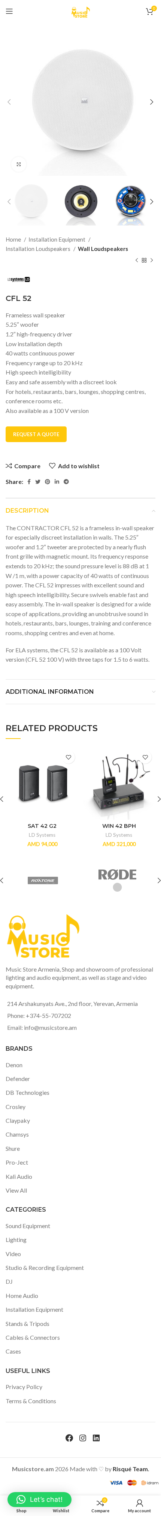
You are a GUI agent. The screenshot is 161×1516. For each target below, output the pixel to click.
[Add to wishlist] (68, 757)
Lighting (16, 1239)
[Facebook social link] (29, 482)
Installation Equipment (57, 239)
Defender (18, 1078)
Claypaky (18, 1120)
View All (16, 1190)
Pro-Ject (17, 1162)
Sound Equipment (28, 1225)
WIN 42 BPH (119, 826)
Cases (13, 1351)
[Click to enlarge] (18, 164)
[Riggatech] (44, 880)
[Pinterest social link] (47, 482)
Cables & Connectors (33, 1337)
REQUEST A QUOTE (36, 434)
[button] (39, 1499)
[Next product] (151, 260)
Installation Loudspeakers (39, 248)
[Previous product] (136, 260)
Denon (14, 1064)
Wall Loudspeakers (103, 248)
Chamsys (17, 1134)
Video (13, 1253)
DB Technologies (27, 1092)
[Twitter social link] (38, 482)
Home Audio (22, 1295)
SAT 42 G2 (42, 826)
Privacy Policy (24, 1386)
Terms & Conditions (31, 1400)
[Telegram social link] (66, 482)
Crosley (15, 1106)
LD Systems (42, 835)
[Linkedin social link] (56, 482)
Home (14, 239)
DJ (9, 1281)
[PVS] (119, 880)
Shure (13, 1148)
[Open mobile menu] (9, 11)
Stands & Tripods (27, 1323)
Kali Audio (19, 1176)
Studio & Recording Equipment (45, 1267)
